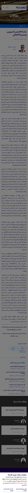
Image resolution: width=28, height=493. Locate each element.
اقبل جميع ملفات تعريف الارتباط (21, 489)
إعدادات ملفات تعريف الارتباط (8, 489)
